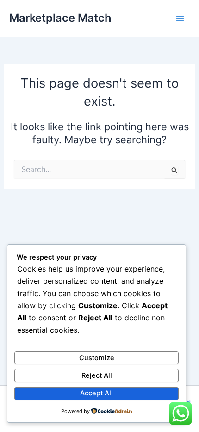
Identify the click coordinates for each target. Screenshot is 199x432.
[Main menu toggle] (180, 18)
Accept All (96, 393)
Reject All (96, 375)
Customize (96, 358)
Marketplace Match (60, 18)
